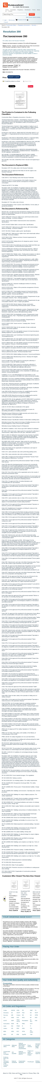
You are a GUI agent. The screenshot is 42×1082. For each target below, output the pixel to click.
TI (30, 1026)
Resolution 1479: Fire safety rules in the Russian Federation (17, 168)
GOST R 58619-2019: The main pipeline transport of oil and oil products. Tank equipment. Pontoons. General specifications (20, 343)
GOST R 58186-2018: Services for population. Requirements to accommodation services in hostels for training (18, 320)
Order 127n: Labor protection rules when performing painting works (19, 451)
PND (18, 1028)
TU (35, 1010)
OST (18, 1017)
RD (23, 1015)
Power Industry (30, 1046)
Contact (10, 11)
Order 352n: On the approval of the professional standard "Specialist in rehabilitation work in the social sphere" (20, 494)
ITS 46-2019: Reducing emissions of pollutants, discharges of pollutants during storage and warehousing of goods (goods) (20, 388)
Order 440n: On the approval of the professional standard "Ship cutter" (20, 517)
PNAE (18, 1026)
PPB (18, 1034)
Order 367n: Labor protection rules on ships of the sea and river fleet (19, 498)
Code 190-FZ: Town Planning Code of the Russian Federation (18, 177)
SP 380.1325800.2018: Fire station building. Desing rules (16, 831)
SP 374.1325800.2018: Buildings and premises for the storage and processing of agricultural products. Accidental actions (19, 828)
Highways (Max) (14, 1046)
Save (31, 86)
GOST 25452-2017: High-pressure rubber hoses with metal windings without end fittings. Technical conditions (20, 227)
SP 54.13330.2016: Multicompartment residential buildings (17, 859)
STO (31, 1023)
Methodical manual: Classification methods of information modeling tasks (20, 419)
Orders (18, 1015)
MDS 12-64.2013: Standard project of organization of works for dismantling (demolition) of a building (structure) (18, 410)
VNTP (36, 1012)
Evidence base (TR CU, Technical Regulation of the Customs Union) (6, 1062)
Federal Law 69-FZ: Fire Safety (10, 185)
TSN (31, 1034)
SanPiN (24, 1034)
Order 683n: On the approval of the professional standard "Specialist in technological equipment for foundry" (20, 670)
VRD (36, 1017)
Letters (5, 1028)
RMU (23, 1023)
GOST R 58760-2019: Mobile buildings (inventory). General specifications (21, 354)
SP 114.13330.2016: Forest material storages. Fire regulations (18, 775)
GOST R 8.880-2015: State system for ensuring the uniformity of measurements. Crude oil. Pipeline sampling (18, 361)
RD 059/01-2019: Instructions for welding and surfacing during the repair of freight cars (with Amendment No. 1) (20, 740)
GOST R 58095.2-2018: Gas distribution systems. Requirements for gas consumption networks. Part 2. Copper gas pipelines (21, 301)
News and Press (16, 1073)
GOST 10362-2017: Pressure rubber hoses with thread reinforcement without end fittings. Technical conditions (20, 217)
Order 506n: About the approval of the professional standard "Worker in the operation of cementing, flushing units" (20, 596)
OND (18, 1010)
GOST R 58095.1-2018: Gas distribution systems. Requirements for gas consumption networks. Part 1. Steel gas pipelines (21, 297)
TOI (31, 1028)
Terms (34, 9)
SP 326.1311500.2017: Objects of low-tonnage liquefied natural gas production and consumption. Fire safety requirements (19, 814)
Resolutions (25, 1020)
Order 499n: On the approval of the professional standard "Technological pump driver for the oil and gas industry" (21, 588)
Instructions (6, 1023)
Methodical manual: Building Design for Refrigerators (15, 426)
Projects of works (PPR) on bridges (30, 1052)
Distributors (28, 9)
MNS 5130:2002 (37, 892)
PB (17, 1023)
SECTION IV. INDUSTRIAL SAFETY (18, 137)
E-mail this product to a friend (12, 81)
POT (18, 1031)
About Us (5, 1073)
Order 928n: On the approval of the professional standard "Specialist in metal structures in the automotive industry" (20, 700)
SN (31, 1012)
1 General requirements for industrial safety (21, 139)
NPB (12, 1031)
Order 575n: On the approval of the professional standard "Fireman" (19, 643)
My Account (12, 20)
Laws (4, 1026)
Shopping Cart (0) (22, 19)
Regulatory (20, 9)
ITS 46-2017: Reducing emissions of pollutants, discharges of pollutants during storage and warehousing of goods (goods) (20, 384)
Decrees (5, 1015)
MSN (12, 1017)
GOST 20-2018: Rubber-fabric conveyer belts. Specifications (18, 224)
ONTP (18, 1012)
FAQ (10, 1073)
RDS (23, 1017)
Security (34, 25)
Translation (13, 9)
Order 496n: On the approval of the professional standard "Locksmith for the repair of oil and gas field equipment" (21, 584)
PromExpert (5, 132)
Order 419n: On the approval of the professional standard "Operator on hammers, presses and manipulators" (20, 505)
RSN (23, 1028)
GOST (5, 1020)
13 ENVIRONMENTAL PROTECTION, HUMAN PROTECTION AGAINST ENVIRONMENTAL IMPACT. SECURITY (19, 155)
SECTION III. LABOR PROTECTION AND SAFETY (22, 132)
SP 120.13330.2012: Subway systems (12, 778)
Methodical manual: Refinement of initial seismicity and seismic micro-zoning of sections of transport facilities (20, 414)
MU (12, 1026)
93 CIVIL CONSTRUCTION (17, 159)
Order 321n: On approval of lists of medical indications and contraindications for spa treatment (17, 482)
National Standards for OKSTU (22, 1053)
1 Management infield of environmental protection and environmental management (19, 145)
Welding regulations (38, 1061)
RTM (23, 1031)
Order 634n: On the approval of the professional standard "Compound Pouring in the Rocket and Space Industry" (20, 663)
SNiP (31, 1010)
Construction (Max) (11, 25)
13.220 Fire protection (7, 157)
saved (6, 22)
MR (12, 1015)
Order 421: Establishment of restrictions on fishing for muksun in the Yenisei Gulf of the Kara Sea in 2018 (19, 509)
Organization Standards (22, 1061)
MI (12, 1012)
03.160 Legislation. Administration (10, 152)
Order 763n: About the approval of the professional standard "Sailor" (19, 686)
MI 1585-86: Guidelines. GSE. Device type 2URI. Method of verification (20, 428)
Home (7, 9)
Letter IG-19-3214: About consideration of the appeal (15, 406)
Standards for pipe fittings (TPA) (38, 1046)
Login (5, 20)
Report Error (28, 81)
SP (30, 1017)
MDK (4, 1031)
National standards (14, 1061)
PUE (23, 1012)
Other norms (18, 1020)
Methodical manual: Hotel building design (12, 417)
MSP (12, 1020)
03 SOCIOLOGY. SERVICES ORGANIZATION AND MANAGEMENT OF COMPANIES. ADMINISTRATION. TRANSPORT (20, 150)
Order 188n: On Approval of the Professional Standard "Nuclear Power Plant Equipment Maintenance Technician (20, 457)
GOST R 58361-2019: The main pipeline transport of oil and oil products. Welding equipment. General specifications (20, 331)
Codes (5, 1010)
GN (4, 1017)
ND (12, 1028)
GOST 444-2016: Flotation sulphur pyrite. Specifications (16, 231)
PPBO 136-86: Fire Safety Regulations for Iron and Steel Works (18, 736)
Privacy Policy (32, 1073)
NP (12, 1034)
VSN (36, 1020)
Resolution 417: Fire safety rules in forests (13, 202)
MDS (4, 1034)
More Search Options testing (33, 17)
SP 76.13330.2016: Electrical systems (12, 862)
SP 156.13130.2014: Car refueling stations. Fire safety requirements (19, 780)
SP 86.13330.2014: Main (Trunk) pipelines (13, 865)
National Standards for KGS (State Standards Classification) (22, 1046)
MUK (12, 1023)
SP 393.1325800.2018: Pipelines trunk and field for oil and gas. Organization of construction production (18, 838)
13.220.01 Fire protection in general (23, 157)
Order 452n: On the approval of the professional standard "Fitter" (19, 523)
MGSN (13, 1010)
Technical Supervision (7, 119)
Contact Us (25, 1073)
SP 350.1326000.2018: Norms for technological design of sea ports (19, 817)
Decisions (6, 1012)
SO (31, 1015)
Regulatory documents (24, 25)
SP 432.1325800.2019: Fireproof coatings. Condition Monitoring (18, 849)
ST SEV (31, 1020)
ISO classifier (5, 149)
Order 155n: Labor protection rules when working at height (17, 454)
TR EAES (31, 1031)
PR (23, 1010)
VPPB (36, 1015)
